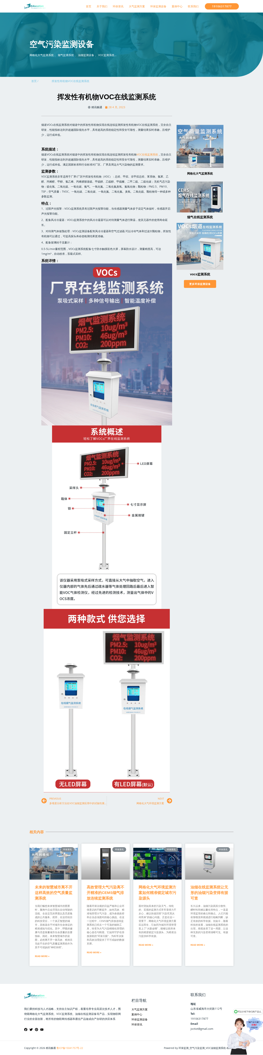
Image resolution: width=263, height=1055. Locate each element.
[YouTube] (41, 1029)
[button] (200, 284)
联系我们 (193, 6)
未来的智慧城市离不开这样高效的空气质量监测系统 (53, 892)
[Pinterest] (36, 1029)
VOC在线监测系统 (147, 154)
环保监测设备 (158, 6)
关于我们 (102, 6)
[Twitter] (31, 1029)
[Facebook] (25, 1029)
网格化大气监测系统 (200, 173)
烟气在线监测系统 (200, 217)
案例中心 (177, 6)
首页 (88, 6)
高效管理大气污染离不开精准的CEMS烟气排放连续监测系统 (105, 892)
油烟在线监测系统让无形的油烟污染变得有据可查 (209, 892)
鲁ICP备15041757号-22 (70, 1048)
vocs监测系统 (200, 274)
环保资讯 (118, 6)
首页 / (34, 81)
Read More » (42, 956)
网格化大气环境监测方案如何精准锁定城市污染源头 (157, 892)
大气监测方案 (137, 6)
